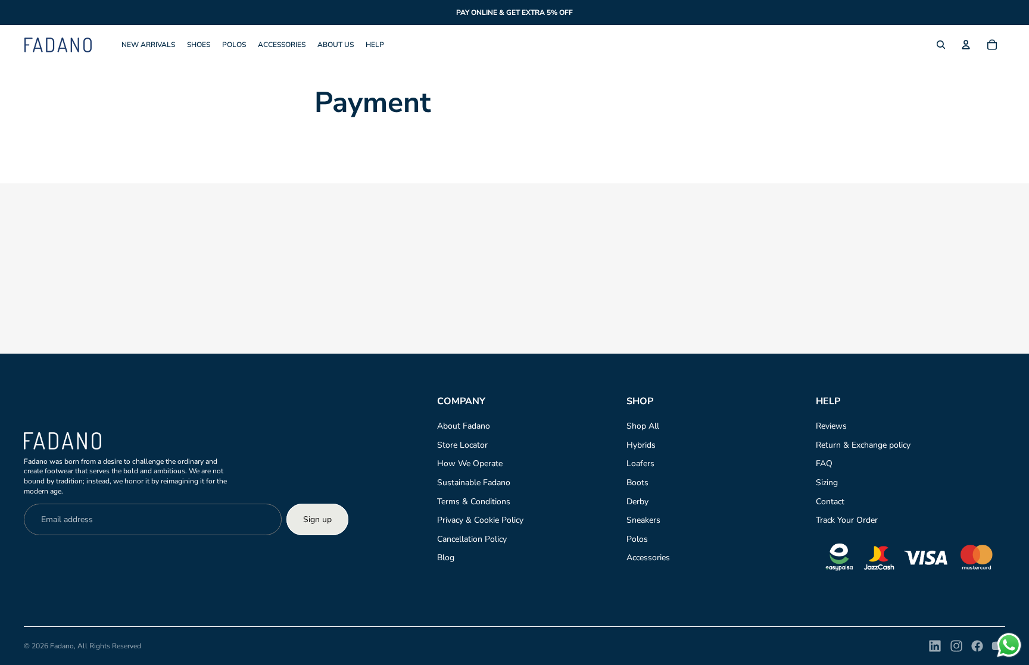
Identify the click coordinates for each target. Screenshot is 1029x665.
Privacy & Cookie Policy (480, 520)
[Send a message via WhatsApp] (1009, 645)
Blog (445, 557)
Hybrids (641, 445)
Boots (637, 482)
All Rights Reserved (109, 646)
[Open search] (941, 45)
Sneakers (643, 520)
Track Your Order (847, 520)
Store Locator (462, 445)
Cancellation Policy (472, 539)
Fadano (62, 646)
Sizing (827, 482)
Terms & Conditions (473, 501)
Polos (637, 539)
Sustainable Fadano (473, 482)
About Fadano (463, 426)
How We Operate (470, 463)
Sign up (317, 519)
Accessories (648, 557)
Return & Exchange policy (863, 445)
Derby (637, 501)
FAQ (824, 463)
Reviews (831, 426)
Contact (830, 501)
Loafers (640, 463)
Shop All (642, 426)
